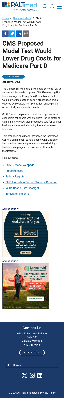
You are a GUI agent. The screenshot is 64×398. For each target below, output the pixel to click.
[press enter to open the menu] (59, 7)
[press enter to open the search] (44, 6)
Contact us (32, 352)
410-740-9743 (32, 344)
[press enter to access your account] (52, 7)
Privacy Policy (48, 392)
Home (5, 18)
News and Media (22, 18)
